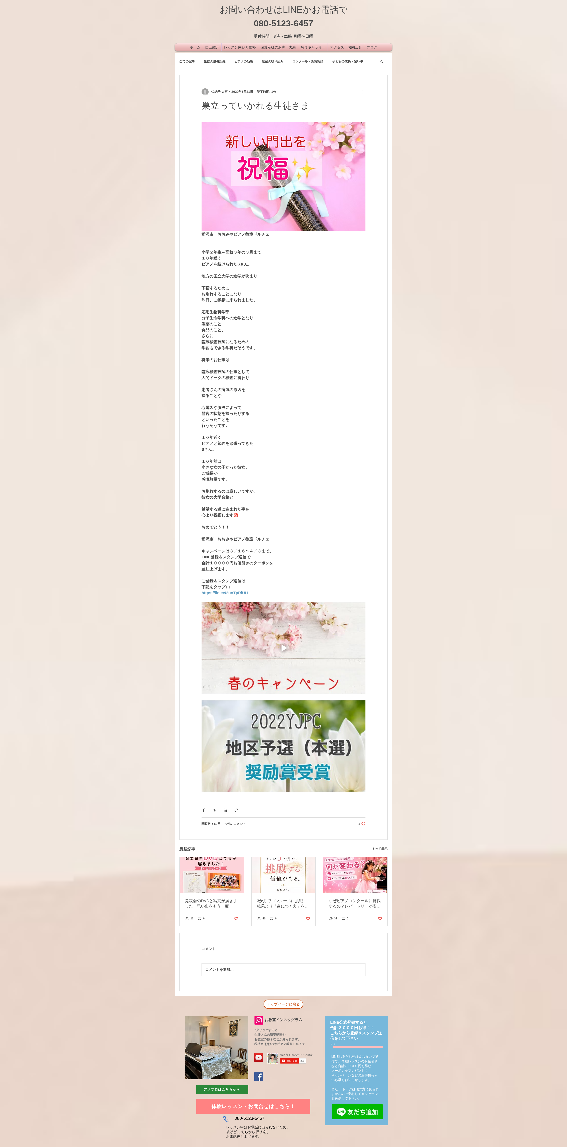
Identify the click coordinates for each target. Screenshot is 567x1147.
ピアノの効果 (243, 61)
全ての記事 (187, 61)
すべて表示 (380, 848)
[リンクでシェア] (236, 810)
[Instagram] (258, 1020)
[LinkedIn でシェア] (225, 810)
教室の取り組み (273, 61)
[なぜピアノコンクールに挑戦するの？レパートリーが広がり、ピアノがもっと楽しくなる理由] (355, 875)
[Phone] (226, 1119)
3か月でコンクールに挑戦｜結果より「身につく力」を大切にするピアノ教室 (283, 904)
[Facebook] (258, 1076)
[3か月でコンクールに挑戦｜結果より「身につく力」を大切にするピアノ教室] (284, 875)
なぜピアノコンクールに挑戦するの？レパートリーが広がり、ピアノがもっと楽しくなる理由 (355, 904)
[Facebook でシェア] (204, 810)
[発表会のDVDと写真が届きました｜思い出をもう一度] (212, 875)
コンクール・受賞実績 (307, 61)
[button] (382, 61)
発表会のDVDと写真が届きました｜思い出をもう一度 (211, 903)
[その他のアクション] (362, 92)
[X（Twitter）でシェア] (214, 810)
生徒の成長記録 (214, 61)
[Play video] (283, 648)
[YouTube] (258, 1057)
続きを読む (340, 61)
